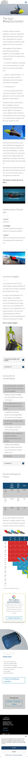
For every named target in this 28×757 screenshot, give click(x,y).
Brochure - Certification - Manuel (14, 703)
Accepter (14, 747)
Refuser (14, 751)
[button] (26, 736)
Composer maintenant (14, 618)
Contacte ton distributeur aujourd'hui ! (11, 680)
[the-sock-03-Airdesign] (14, 139)
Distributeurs (5, 730)
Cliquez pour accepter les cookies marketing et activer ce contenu (14, 195)
